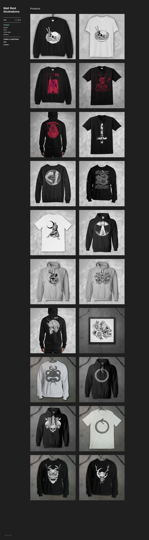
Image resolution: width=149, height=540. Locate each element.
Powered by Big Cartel (8, 535)
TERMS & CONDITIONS (11, 39)
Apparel (5, 27)
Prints (5, 30)
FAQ (4, 42)
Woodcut (5, 34)
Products (6, 25)
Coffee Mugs (7, 32)
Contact (6, 45)
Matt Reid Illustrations (11, 10)
